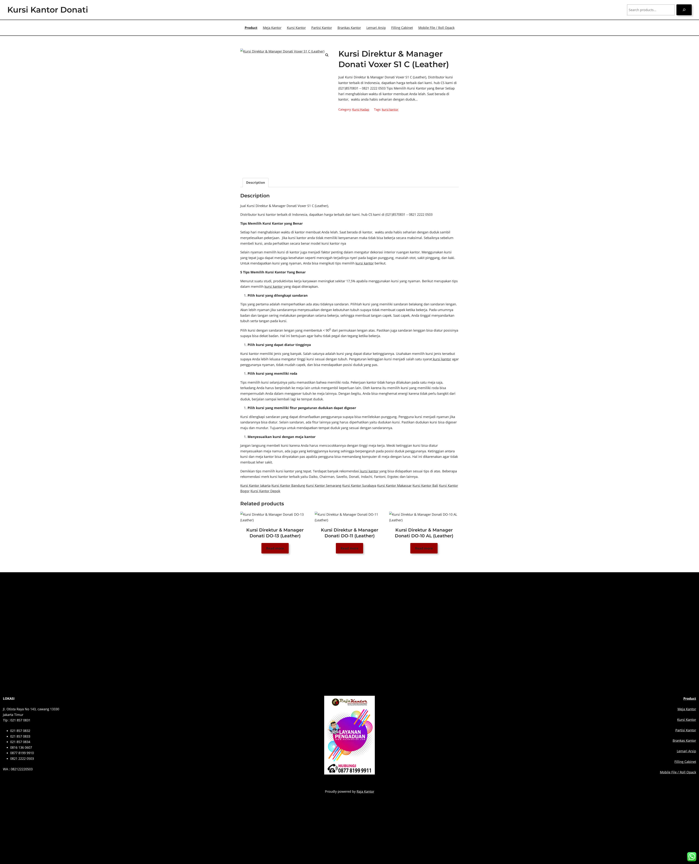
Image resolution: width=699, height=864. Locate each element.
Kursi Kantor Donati (47, 10)
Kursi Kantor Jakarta (255, 485)
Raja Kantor (365, 791)
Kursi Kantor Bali (425, 485)
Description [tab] (255, 182)
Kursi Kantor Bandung (288, 485)
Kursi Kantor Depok (265, 491)
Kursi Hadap (360, 109)
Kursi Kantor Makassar (394, 485)
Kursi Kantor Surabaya (359, 485)
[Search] (684, 9)
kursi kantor (390, 109)
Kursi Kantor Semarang (323, 485)
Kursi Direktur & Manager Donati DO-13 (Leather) (275, 532)
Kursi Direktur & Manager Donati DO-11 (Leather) (349, 532)
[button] (327, 55)
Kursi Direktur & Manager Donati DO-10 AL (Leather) (424, 532)
